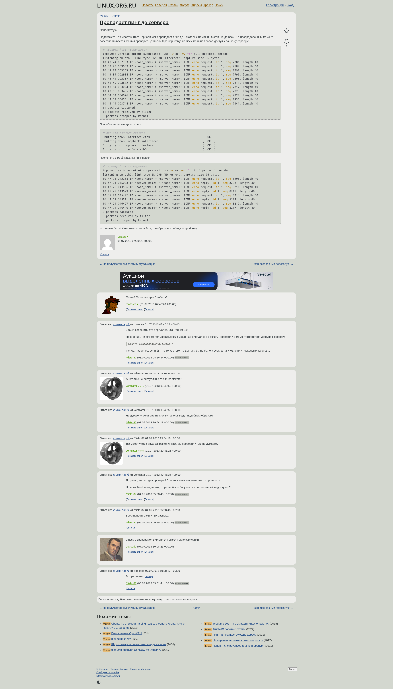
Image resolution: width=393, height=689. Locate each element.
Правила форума (119, 669)
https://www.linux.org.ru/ (108, 676)
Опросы (196, 5)
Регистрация (275, 5)
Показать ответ (134, 309)
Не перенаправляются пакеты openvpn (238, 640)
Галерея (161, 5)
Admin (116, 15)
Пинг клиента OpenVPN (126, 633)
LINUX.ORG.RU (116, 5)
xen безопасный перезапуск (272, 263)
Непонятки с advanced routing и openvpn (238, 645)
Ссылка (104, 254)
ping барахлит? (121, 638)
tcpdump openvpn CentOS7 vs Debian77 (136, 649)
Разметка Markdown (140, 669)
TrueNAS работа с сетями (229, 629)
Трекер (208, 5)
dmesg (149, 576)
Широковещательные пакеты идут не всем (138, 644)
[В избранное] (286, 31)
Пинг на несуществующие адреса (234, 634)
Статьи (173, 5)
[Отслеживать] (286, 41)
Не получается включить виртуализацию (129, 263)
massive (131, 304)
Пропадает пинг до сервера (134, 22)
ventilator (131, 385)
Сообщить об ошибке (107, 672)
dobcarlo (131, 546)
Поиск (219, 5)
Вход (290, 5)
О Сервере (102, 669)
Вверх (292, 669)
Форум (184, 5)
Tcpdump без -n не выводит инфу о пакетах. (241, 623)
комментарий (121, 324)
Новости (148, 5)
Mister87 (122, 236)
